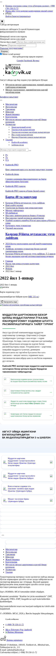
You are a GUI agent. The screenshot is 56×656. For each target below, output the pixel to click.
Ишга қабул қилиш (14, 205)
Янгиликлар (11, 107)
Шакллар (9, 112)
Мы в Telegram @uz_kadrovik (18, 629)
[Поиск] (30, 150)
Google (20, 60)
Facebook (28, 60)
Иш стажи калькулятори (22, 135)
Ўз (6, 157)
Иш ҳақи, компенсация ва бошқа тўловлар (25, 215)
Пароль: (3, 45)
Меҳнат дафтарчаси (14, 210)
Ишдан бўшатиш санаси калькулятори (29, 137)
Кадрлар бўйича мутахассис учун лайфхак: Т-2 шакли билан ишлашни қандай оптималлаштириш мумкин (30, 255)
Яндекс (36, 60)
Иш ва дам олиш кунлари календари (22, 263)
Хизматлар (10, 124)
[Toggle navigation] (1, 100)
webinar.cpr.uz (18, 145)
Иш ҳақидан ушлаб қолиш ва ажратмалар (24, 218)
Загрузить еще (10, 302)
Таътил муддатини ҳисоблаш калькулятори (31, 132)
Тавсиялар (10, 109)
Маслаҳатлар (11, 104)
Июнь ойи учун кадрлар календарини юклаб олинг (29, 11)
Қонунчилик (11, 117)
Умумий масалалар (14, 228)
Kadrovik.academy (20, 142)
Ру (6, 155)
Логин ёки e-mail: (8, 42)
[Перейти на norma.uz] (13, 69)
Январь (8, 268)
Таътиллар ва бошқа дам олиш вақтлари (24, 208)
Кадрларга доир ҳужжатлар (18, 225)
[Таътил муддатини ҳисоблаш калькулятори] (21, 305)
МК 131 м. (33, 296)
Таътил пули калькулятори (23, 129)
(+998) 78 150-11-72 (14, 624)
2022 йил (9, 266)
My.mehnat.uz (11, 213)
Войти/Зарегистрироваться (17, 16)
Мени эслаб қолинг (11, 54)
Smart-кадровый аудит (21, 127)
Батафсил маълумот (9, 97)
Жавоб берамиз (12, 114)
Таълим (9, 140)
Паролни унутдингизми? (11, 48)
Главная (9, 261)
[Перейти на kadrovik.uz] (18, 75)
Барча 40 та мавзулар (21, 197)
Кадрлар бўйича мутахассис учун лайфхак (25, 203)
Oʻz (7, 160)
